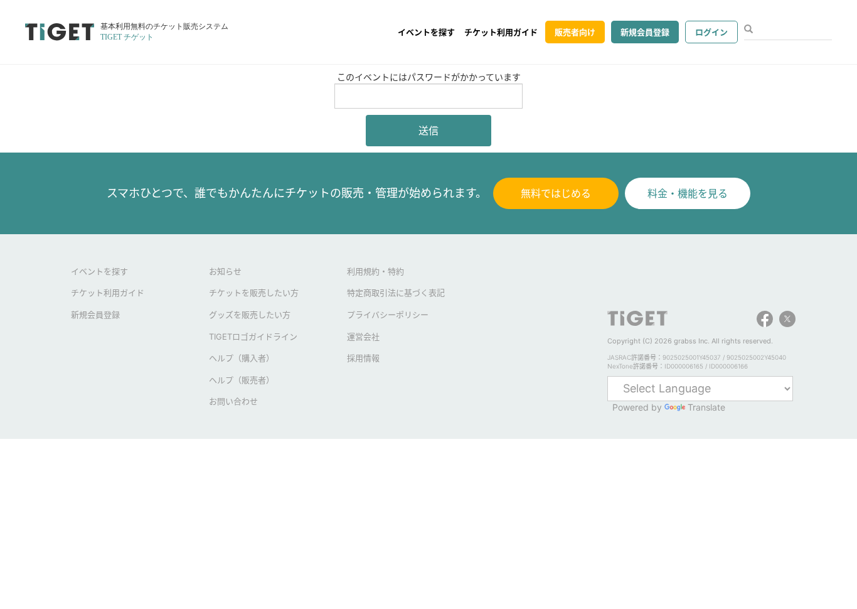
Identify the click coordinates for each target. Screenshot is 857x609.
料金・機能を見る (687, 193)
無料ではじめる (556, 193)
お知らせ (225, 271)
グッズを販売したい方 (249, 315)
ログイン (711, 32)
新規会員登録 (644, 32)
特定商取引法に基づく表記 (396, 293)
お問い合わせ (233, 401)
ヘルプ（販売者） (241, 380)
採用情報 (363, 358)
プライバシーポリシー (387, 315)
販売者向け (575, 32)
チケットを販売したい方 (254, 293)
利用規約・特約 (375, 271)
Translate (706, 407)
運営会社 (363, 336)
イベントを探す (426, 32)
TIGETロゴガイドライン (253, 336)
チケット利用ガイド (501, 32)
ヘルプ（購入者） (241, 358)
